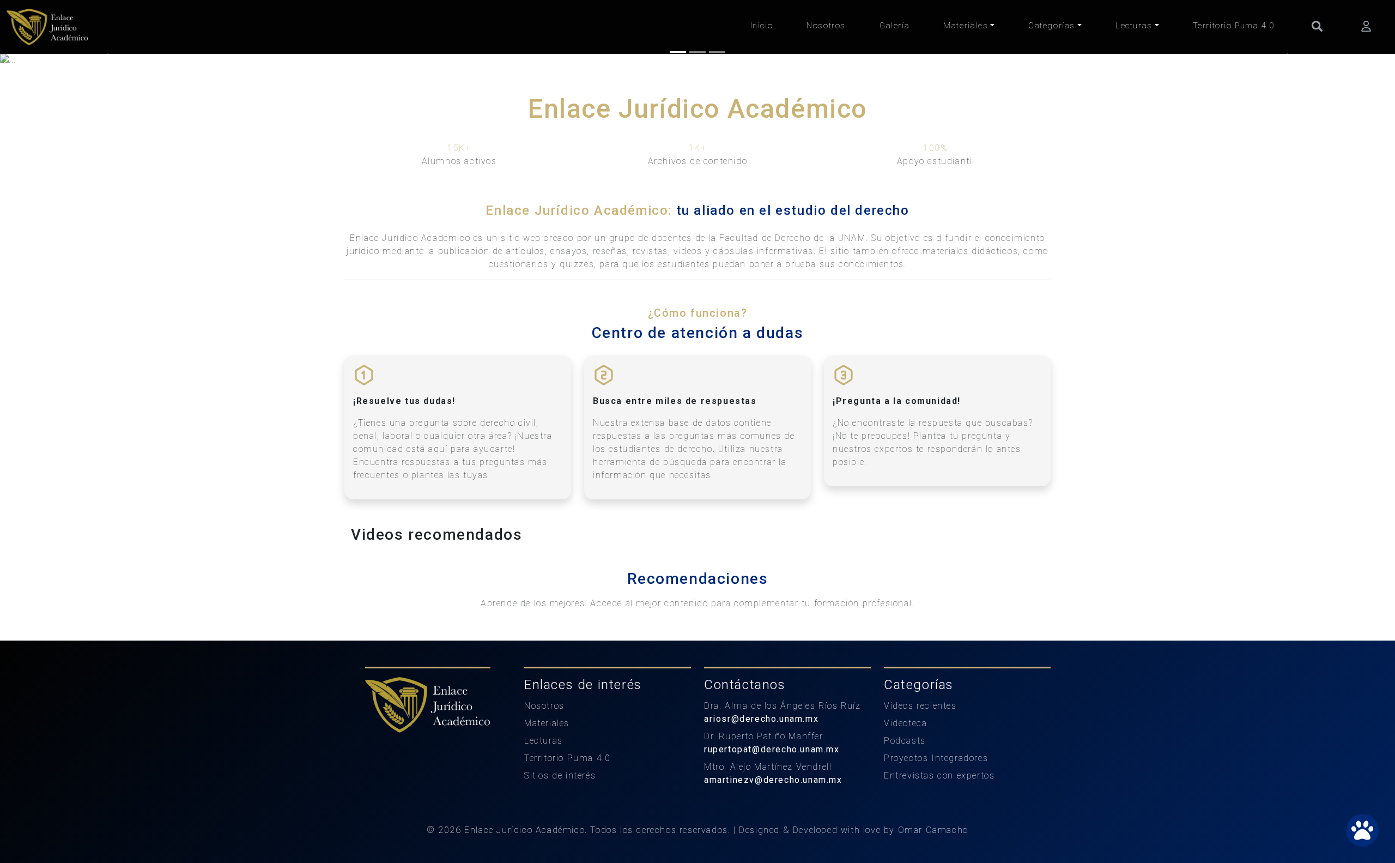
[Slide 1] (678, 52)
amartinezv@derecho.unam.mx (773, 780)
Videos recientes (920, 706)
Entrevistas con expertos (939, 775)
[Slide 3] (717, 52)
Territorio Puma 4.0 (1234, 26)
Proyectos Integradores (936, 758)
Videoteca (905, 723)
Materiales (965, 26)
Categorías (1051, 26)
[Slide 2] (697, 52)
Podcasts (905, 740)
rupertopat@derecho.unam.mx (772, 749)
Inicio (761, 26)
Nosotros (826, 26)
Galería (894, 26)
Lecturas (1134, 26)
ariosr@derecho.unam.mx (761, 719)
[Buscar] (1317, 26)
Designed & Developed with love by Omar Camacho (853, 830)
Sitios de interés (560, 775)
